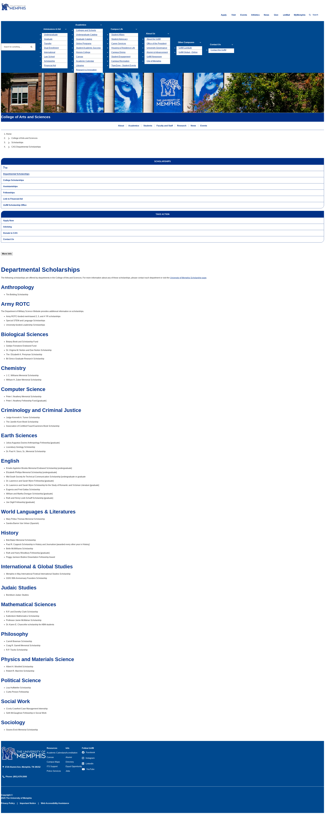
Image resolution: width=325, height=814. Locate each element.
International (49, 52)
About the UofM (154, 39)
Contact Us (8, 239)
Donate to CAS (10, 233)
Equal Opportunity (74, 766)
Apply (224, 15)
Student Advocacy (119, 39)
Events (243, 15)
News (266, 15)
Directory (70, 762)
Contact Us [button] (215, 44)
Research (181, 126)
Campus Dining (118, 52)
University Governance (157, 48)
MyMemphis (299, 15)
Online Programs (83, 43)
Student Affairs (117, 35)
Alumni (69, 757)
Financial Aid (50, 65)
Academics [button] (80, 25)
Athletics (255, 15)
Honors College (83, 52)
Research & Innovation (86, 70)
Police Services (54, 771)
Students (147, 126)
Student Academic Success (88, 48)
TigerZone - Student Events (123, 65)
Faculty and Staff (165, 126)
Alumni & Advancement (157, 52)
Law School (49, 57)
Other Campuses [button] (186, 42)
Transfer (47, 43)
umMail (286, 15)
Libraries (80, 65)
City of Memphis (154, 61)
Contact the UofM (218, 50)
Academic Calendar (85, 61)
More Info (7, 254)
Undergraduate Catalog (86, 35)
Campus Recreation (120, 61)
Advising (7, 227)
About (121, 126)
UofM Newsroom (154, 57)
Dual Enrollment (51, 48)
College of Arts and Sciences (24, 138)
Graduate (48, 39)
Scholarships (17, 142)
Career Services (118, 43)
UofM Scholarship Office (15, 205)
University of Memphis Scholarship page (188, 278)
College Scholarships (13, 180)
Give (276, 15)
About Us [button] (150, 34)
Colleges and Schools (86, 30)
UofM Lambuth (185, 48)
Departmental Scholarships (16, 174)
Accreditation (71, 753)
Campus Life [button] (117, 29)
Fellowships (9, 193)
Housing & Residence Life (123, 48)
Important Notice (28, 803)
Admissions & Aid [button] (52, 29)
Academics (133, 126)
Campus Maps (53, 762)
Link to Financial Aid (13, 199)
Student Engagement (120, 57)
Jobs (68, 771)
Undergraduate (51, 35)
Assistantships (10, 186)
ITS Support (52, 766)
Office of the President (156, 43)
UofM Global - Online (188, 52)
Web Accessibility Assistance (55, 803)
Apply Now (8, 221)
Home (9, 134)
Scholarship (49, 61)
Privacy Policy (8, 803)
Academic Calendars (56, 753)
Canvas (79, 57)
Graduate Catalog (84, 39)
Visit (233, 15)
